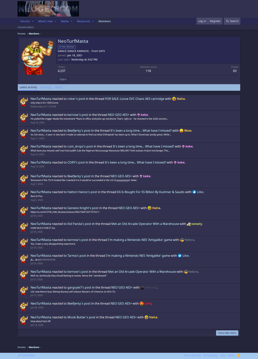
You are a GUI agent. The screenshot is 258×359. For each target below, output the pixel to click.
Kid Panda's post (79, 224)
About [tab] (59, 87)
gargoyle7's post (79, 287)
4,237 (61, 71)
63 (234, 71)
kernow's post (77, 115)
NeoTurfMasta (41, 99)
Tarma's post (76, 256)
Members (104, 21)
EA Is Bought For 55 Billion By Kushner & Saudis (151, 192)
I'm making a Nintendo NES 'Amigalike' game (140, 240)
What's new (45, 21)
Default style (27, 355)
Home (231, 355)
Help (222, 355)
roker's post (76, 99)
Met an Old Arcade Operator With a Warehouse (145, 224)
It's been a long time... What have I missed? (141, 130)
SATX (102, 51)
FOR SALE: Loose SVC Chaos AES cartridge (134, 99)
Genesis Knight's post (82, 208)
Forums (25, 21)
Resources (83, 21)
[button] (32, 21)
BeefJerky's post (78, 130)
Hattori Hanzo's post (82, 192)
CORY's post (76, 162)
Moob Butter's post (81, 317)
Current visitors (26, 27)
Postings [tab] (46, 87)
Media (65, 21)
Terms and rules (192, 355)
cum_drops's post (80, 146)
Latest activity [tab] (28, 87)
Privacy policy (211, 355)
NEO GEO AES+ (118, 115)
